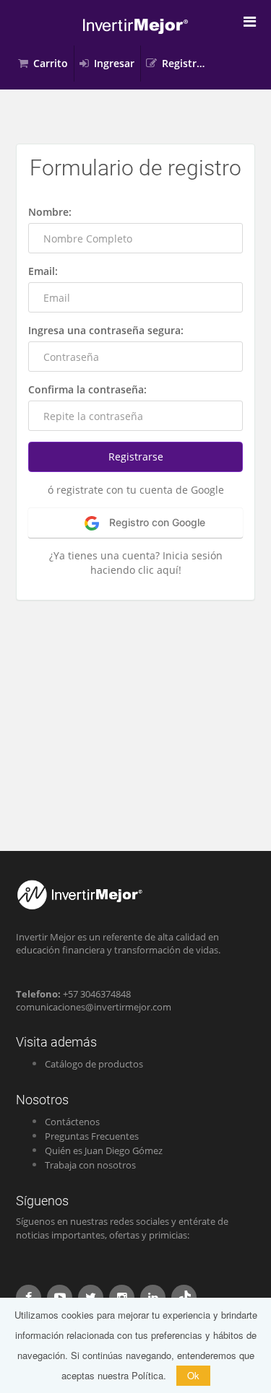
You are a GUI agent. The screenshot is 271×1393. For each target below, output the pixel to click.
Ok (193, 1375)
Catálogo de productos (94, 1063)
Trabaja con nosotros (90, 1164)
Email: (43, 271)
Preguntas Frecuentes (92, 1136)
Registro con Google (155, 522)
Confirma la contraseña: (87, 389)
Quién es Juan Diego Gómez (104, 1150)
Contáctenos (72, 1121)
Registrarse (187, 63)
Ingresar (114, 63)
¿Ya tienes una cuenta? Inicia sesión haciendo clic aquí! (136, 563)
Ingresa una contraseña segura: (106, 330)
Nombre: (50, 212)
